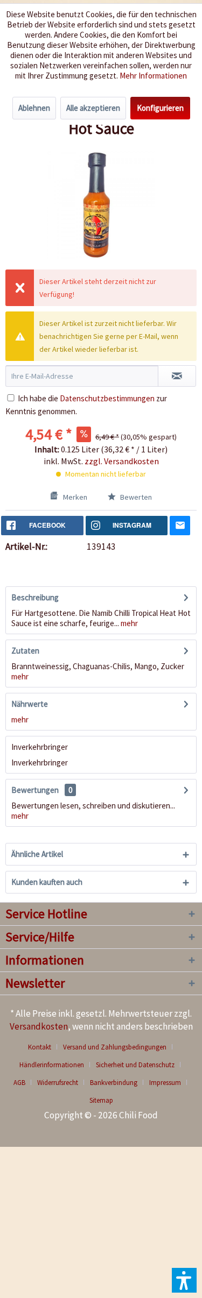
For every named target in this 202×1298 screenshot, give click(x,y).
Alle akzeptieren (93, 108)
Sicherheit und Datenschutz (135, 1064)
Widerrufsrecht (57, 1082)
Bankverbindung (113, 1082)
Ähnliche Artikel (37, 854)
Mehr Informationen (153, 75)
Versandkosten (39, 1026)
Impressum (165, 1082)
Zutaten (25, 651)
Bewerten (135, 497)
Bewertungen (35, 790)
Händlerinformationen (51, 1064)
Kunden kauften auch (46, 882)
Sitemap (101, 1100)
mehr (128, 623)
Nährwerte (29, 704)
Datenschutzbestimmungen (107, 398)
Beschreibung (35, 597)
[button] (184, 1280)
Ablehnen (34, 108)
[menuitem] (43, 1047)
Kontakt (39, 1047)
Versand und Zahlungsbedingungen (114, 1047)
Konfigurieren (160, 108)
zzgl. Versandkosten (122, 461)
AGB (19, 1082)
